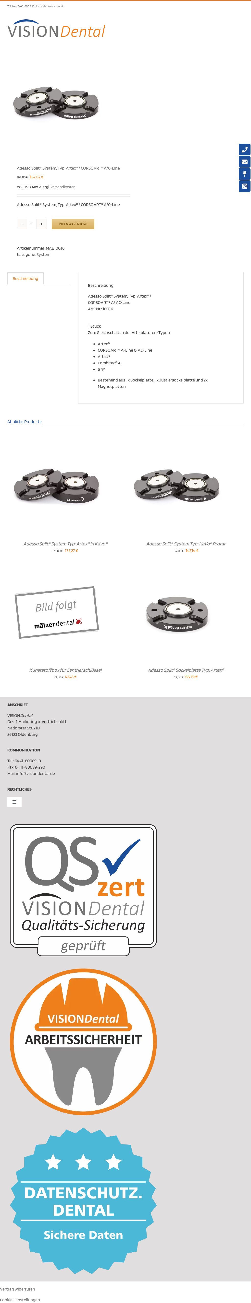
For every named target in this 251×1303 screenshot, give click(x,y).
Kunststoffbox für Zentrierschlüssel (65, 670)
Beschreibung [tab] (25, 278)
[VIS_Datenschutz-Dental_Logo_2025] (83, 1129)
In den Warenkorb (73, 224)
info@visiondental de (51, 6)
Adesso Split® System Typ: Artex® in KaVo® (65, 544)
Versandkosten (62, 186)
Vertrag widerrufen (17, 1288)
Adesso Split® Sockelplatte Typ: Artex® (186, 670)
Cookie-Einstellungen (20, 1299)
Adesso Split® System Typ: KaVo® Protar (186, 544)
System (43, 254)
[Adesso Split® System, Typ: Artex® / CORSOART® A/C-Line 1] (64, 103)
